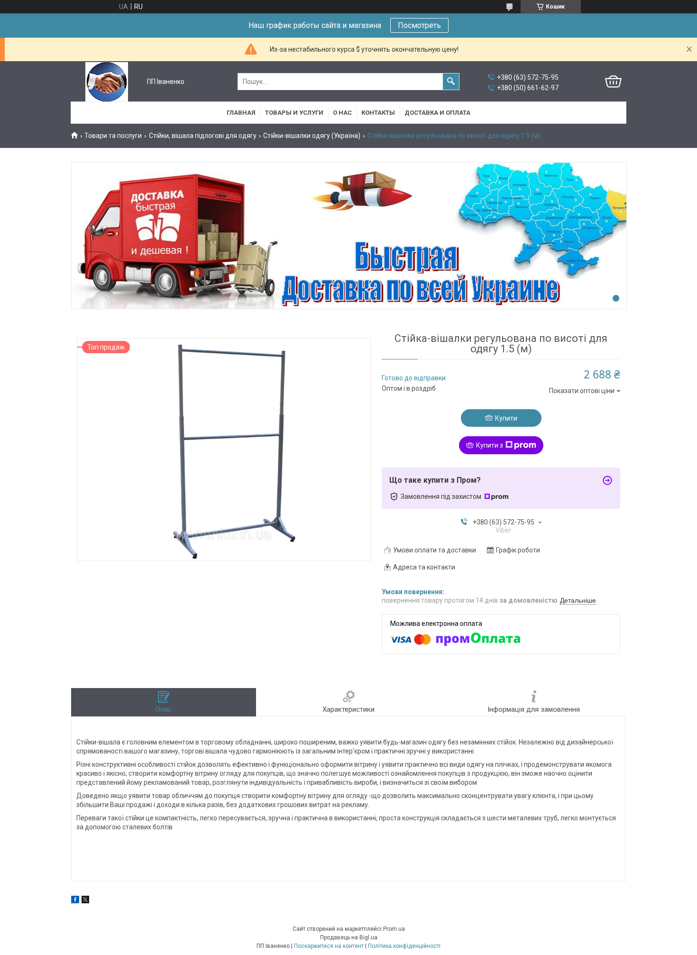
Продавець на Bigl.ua (348, 937)
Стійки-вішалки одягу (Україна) (311, 135)
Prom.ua (394, 929)
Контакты (378, 112)
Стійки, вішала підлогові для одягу (203, 135)
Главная (241, 112)
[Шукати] (451, 81)
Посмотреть (419, 25)
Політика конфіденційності (404, 946)
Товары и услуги (294, 112)
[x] (85, 901)
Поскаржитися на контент (329, 946)
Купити (506, 418)
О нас (342, 112)
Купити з (489, 445)
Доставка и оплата (437, 112)
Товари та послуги (113, 135)
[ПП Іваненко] (106, 82)
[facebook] (75, 901)
